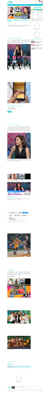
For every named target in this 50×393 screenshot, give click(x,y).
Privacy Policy (41, 391)
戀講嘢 (9, 25)
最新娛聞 (8, 22)
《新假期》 (28, 386)
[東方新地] (16, 2)
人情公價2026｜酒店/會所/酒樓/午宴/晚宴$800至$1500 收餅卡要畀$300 (39, 45)
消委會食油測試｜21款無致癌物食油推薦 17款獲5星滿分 (39, 48)
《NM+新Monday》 (33, 386)
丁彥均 (16, 364)
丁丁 (13, 364)
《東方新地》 (36, 386)
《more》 (39, 386)
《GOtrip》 (30, 386)
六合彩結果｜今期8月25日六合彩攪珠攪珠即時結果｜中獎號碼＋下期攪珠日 (38, 42)
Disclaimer (38, 391)
